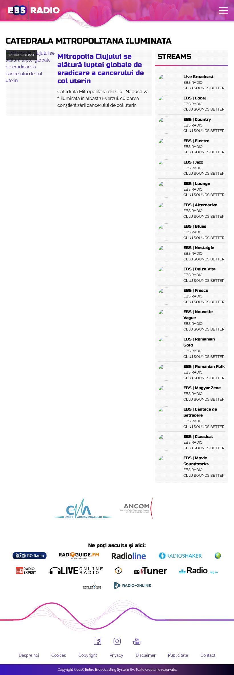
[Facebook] (97, 641)
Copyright (87, 655)
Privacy (116, 655)
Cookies (58, 655)
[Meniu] (223, 10)
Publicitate (178, 655)
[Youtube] (136, 641)
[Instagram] (117, 641)
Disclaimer (146, 655)
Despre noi (29, 655)
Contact (208, 655)
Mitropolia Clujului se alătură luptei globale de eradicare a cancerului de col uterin (100, 68)
